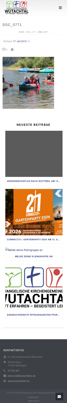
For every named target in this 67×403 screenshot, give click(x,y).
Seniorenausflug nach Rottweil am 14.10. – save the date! (35, 181)
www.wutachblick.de (18, 380)
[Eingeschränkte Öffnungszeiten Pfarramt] (34, 287)
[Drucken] (14, 49)
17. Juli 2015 (20, 41)
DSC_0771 (31, 32)
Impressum (33, 397)
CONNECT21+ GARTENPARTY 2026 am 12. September (35, 239)
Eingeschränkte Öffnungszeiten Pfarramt (35, 314)
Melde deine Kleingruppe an (34, 256)
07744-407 (14, 370)
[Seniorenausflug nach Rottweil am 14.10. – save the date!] (34, 154)
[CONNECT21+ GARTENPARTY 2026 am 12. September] (34, 212)
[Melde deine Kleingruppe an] (34, 249)
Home (21, 32)
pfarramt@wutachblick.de (21, 375)
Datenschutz (33, 400)
